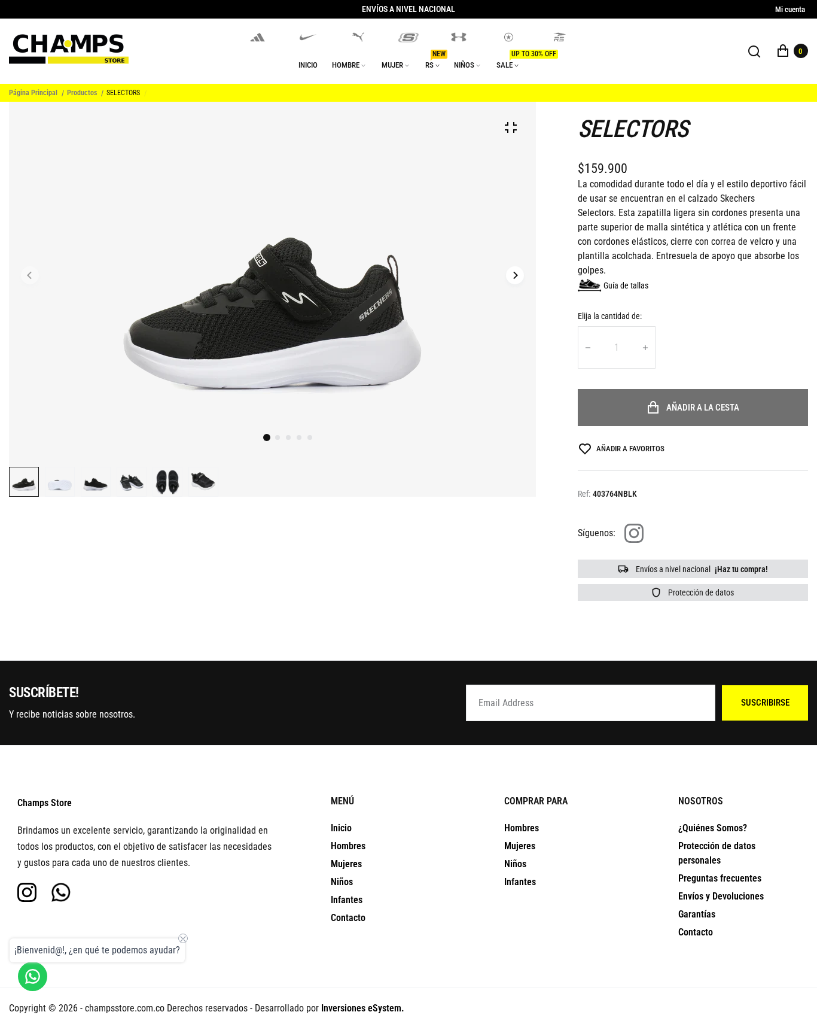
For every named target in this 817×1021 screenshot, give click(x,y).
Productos (82, 93)
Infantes (346, 899)
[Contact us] (32, 976)
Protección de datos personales (716, 853)
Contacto (348, 917)
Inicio (341, 828)
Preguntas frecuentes (719, 878)
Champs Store (44, 803)
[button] (277, 437)
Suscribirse (765, 702)
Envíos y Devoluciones (721, 896)
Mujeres (346, 864)
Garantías (696, 914)
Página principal (33, 93)
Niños (342, 882)
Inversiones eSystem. (362, 1008)
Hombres (348, 846)
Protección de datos (700, 592)
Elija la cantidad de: (610, 316)
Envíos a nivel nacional (701, 569)
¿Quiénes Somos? (712, 828)
